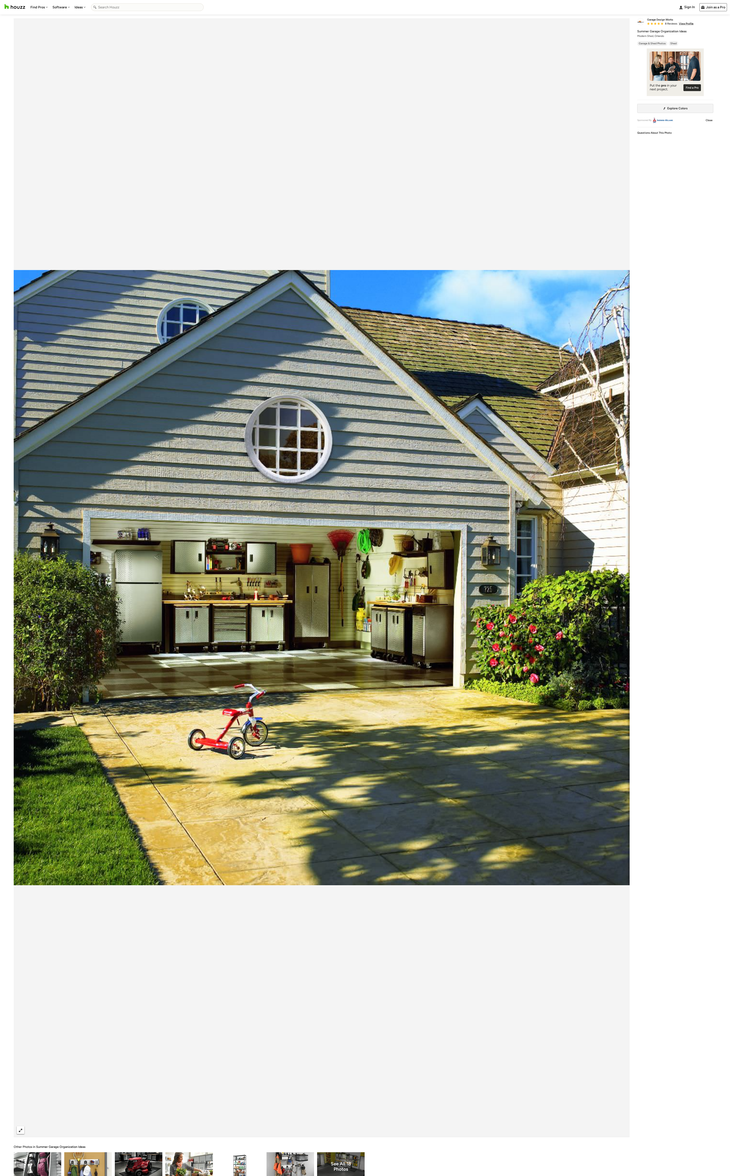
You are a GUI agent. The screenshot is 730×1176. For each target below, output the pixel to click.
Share (314, 1130)
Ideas (79, 7)
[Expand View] (20, 1130)
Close (709, 120)
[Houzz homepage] (15, 6)
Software (59, 7)
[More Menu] (623, 1130)
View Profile (686, 23)
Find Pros (37, 7)
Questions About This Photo (654, 132)
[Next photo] (623, 577)
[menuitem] (39, 7)
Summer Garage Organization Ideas (60, 1147)
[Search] (95, 7)
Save (334, 1130)
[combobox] (147, 7)
